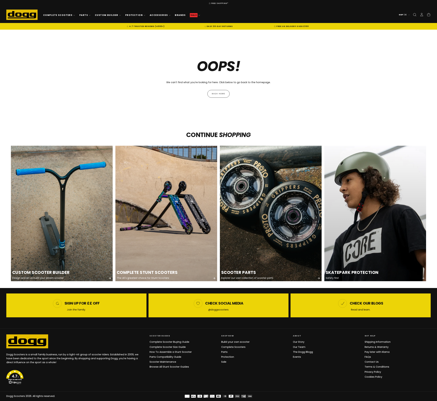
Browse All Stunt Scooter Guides (169, 366)
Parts (83, 15)
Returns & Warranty (377, 347)
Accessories (159, 15)
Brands (180, 15)
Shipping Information (378, 342)
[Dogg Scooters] (27, 341)
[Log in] (422, 15)
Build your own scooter (235, 342)
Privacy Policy (373, 372)
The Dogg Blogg (303, 352)
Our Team (299, 347)
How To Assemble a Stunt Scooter (171, 352)
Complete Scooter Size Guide (168, 347)
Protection (134, 15)
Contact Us (372, 362)
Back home (218, 94)
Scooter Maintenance (163, 362)
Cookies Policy (373, 377)
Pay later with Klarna (377, 352)
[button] (415, 15)
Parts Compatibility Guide (165, 357)
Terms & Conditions (377, 366)
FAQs (368, 357)
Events (297, 357)
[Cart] (429, 15)
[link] (62, 213)
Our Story (298, 342)
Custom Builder (106, 15)
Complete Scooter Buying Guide (169, 342)
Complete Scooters (57, 15)
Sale (223, 362)
